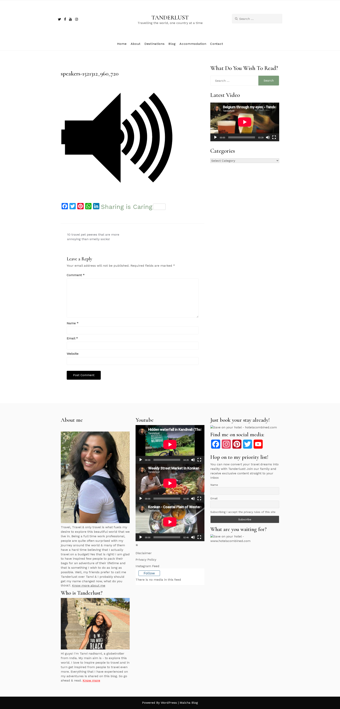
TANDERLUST (170, 17)
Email (72, 338)
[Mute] (268, 137)
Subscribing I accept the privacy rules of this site (242, 511)
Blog (172, 44)
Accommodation (192, 44)
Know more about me (88, 585)
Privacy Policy (146, 559)
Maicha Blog (189, 702)
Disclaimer (144, 553)
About (136, 44)
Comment (76, 275)
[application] (244, 122)
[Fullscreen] (274, 137)
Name (73, 323)
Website (73, 353)
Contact (216, 44)
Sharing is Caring (126, 207)
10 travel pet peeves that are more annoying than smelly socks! (93, 237)
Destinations (154, 44)
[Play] (215, 137)
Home (122, 44)
